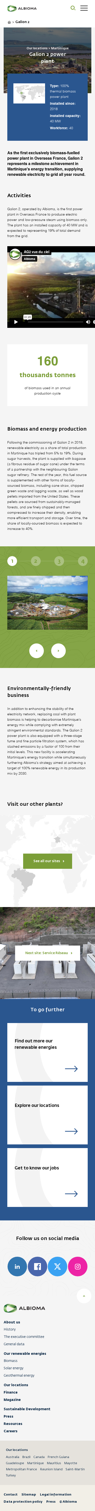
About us (12, 1322)
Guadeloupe (15, 1463)
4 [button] (83, 561)
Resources (13, 1423)
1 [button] (12, 561)
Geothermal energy (19, 1375)
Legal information (55, 1494)
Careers (11, 1431)
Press (8, 1416)
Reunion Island (51, 1469)
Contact (11, 1494)
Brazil (26, 1457)
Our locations (16, 1385)
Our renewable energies (25, 1353)
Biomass (11, 1361)
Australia (12, 1457)
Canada (39, 1457)
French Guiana (58, 1457)
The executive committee (24, 1337)
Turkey (11, 1475)
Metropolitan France (21, 1469)
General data (14, 1344)
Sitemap (28, 1494)
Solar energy (13, 1368)
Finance (11, 1392)
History (10, 1329)
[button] (36, 650)
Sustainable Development (27, 1409)
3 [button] (59, 561)
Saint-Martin (75, 1469)
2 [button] (35, 561)
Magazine (12, 1399)
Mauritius (54, 1463)
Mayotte (70, 1463)
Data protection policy (23, 1501)
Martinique (35, 1463)
